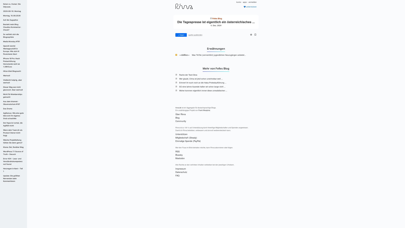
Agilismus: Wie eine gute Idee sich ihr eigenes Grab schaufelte (13, 116)
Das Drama (7, 109)
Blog (177, 117)
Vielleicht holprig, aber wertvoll (12, 81)
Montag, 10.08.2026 (11, 16)
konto (238, 2)
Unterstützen (181, 134)
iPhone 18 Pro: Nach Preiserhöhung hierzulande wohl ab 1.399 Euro (11, 62)
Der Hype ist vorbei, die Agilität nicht (13, 124)
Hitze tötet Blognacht (12, 71)
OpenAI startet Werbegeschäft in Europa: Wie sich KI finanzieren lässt (11, 50)
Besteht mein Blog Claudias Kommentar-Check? (12, 27)
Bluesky (179, 154)
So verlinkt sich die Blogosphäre (11, 35)
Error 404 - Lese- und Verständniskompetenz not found (13, 161)
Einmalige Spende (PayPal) (188, 140)
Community (180, 121)
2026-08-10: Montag (12, 11)
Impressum (180, 168)
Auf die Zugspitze (10, 20)
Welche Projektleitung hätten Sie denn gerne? (12, 141)
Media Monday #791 (11, 41)
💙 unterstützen (250, 7)
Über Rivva (180, 114)
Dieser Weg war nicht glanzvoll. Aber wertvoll (13, 88)
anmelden (253, 2)
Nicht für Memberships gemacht (12, 95)
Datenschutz (181, 172)
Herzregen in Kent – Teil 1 (13, 170)
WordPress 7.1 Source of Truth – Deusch (13, 152)
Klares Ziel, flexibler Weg (13, 147)
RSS (177, 151)
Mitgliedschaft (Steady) (186, 137)
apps (245, 2)
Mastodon (180, 158)
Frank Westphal (204, 110)
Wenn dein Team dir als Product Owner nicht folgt (12, 133)
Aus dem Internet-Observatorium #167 (11, 102)
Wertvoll (6, 76)
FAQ (177, 175)
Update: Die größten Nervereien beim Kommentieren (11, 178)
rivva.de (178, 107)
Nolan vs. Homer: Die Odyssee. (12, 5)
